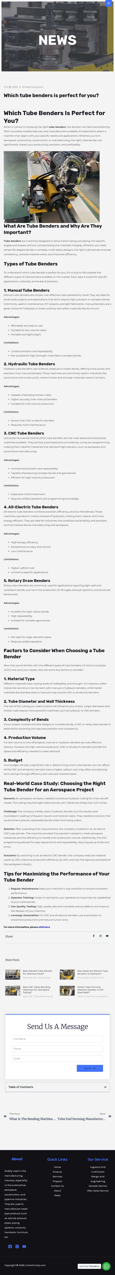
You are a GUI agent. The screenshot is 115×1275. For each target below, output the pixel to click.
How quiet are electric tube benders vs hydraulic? (92, 972)
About (57, 1190)
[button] (105, 1087)
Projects (57, 1181)
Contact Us (57, 1185)
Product (57, 1171)
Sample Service (98, 1185)
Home (57, 1166)
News (57, 1195)
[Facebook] (10, 1246)
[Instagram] (17, 1246)
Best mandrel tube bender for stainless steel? (37, 972)
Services (57, 1176)
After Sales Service (98, 1190)
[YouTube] (24, 1246)
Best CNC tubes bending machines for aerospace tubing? (36, 990)
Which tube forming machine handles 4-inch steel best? (90, 990)
